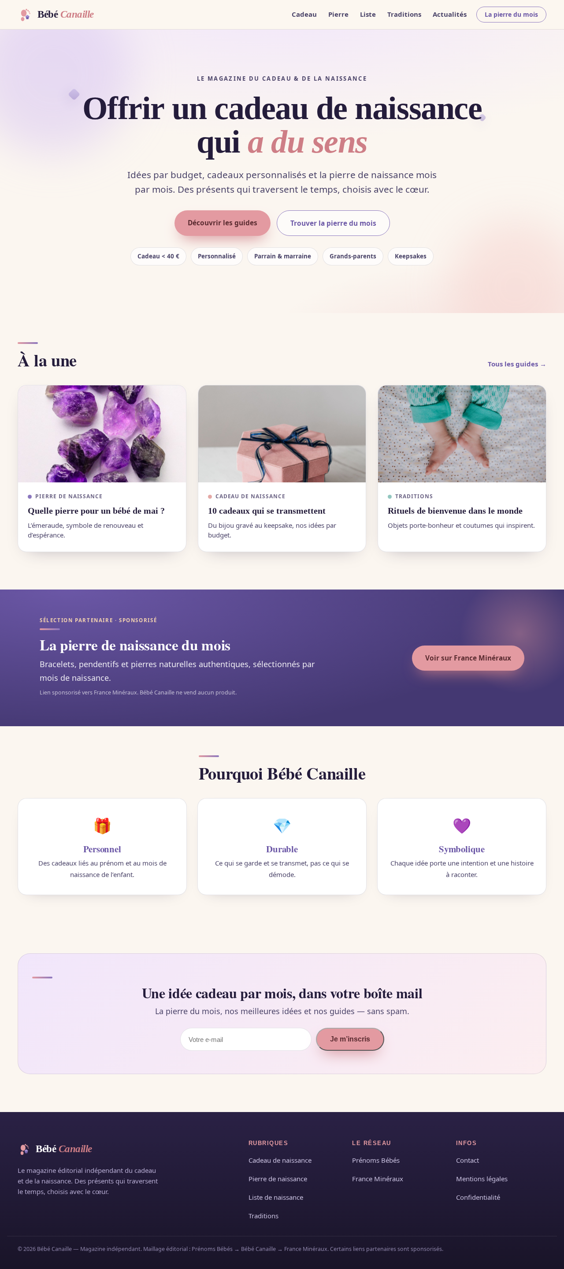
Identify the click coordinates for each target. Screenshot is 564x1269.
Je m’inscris (350, 1039)
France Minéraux (377, 1178)
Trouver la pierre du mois (333, 223)
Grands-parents (353, 256)
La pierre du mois (511, 14)
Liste (368, 14)
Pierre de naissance (278, 1178)
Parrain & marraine (282, 256)
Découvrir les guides (222, 223)
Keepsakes (411, 256)
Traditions (404, 14)
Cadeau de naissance (280, 1160)
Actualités (450, 14)
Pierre (338, 14)
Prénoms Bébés (376, 1160)
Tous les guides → (517, 363)
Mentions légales (482, 1178)
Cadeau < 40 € (158, 256)
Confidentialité (478, 1197)
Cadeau (304, 14)
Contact (467, 1160)
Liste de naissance (276, 1197)
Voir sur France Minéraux (468, 658)
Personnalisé (217, 256)
